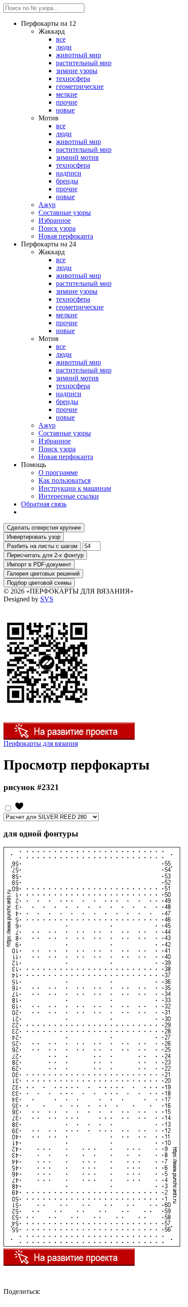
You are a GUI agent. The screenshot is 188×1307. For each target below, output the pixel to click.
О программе (58, 472)
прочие (66, 102)
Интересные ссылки (68, 496)
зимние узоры (76, 70)
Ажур (47, 204)
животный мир (78, 55)
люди (64, 47)
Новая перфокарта (65, 236)
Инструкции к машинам (74, 488)
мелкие (66, 94)
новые (65, 110)
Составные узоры (64, 212)
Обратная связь (43, 504)
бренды (67, 181)
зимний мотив (77, 157)
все (61, 39)
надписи (68, 173)
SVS (46, 599)
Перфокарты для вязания (40, 743)
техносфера (73, 78)
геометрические (80, 86)
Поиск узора (57, 228)
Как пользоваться (64, 480)
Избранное (54, 220)
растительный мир (83, 63)
